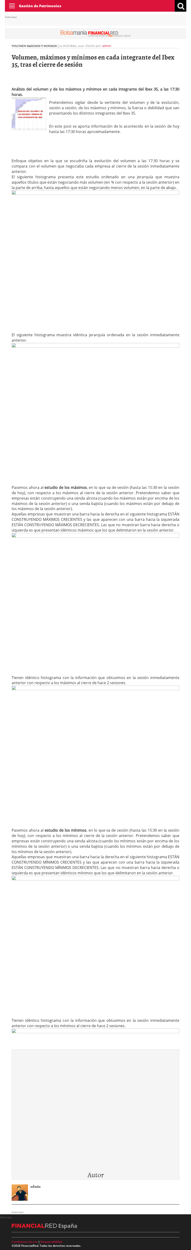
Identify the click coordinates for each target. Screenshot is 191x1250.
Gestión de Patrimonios (40, 6)
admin (106, 46)
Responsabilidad (51, 1242)
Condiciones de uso (25, 1242)
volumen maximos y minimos (34, 45)
